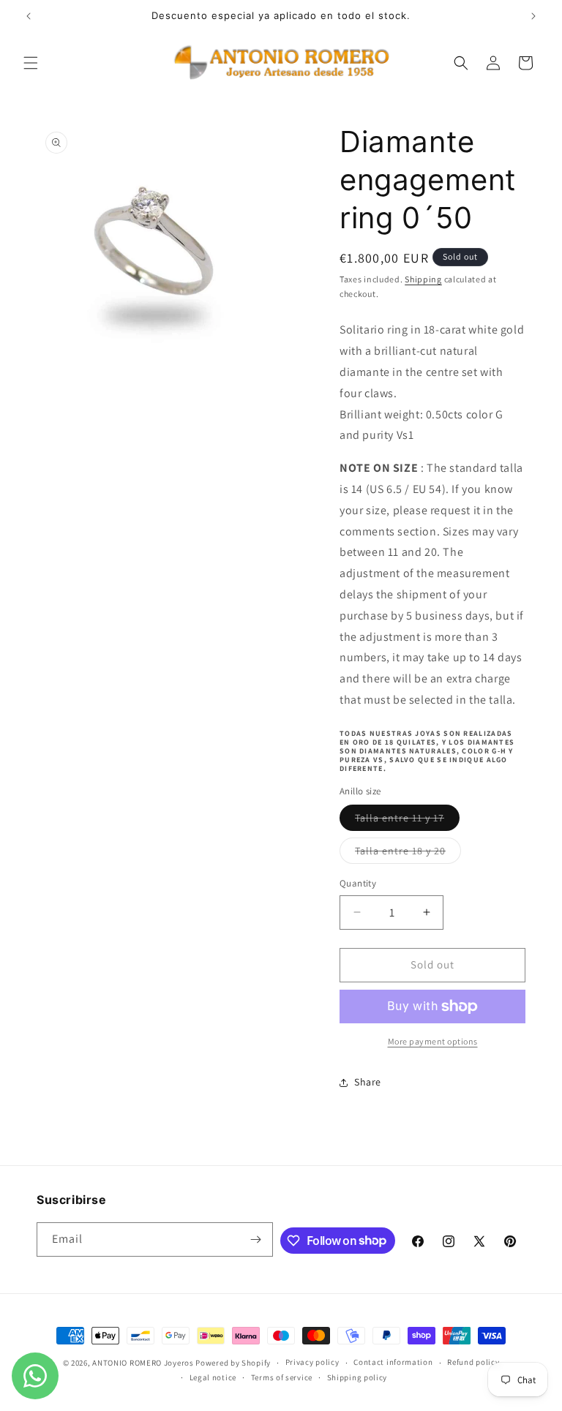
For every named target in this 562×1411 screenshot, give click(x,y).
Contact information (392, 1362)
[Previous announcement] (28, 16)
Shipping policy (357, 1377)
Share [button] (367, 1081)
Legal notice (213, 1377)
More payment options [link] (433, 1041)
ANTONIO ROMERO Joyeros (142, 1363)
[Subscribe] (256, 1239)
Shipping (423, 279)
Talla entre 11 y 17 (407, 820)
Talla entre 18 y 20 (408, 853)
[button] (31, 63)
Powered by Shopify (233, 1363)
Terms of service (281, 1377)
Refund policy (473, 1362)
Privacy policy (312, 1362)
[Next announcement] (533, 16)
